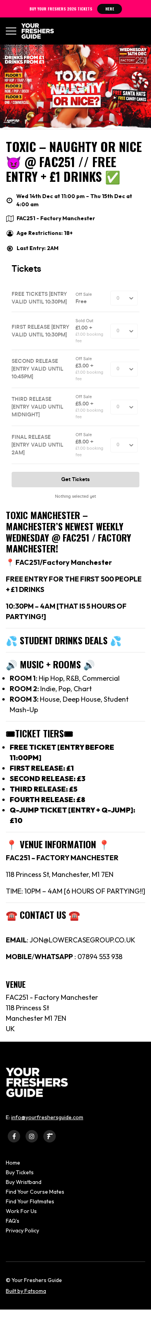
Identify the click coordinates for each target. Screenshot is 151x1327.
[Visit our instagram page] (32, 1136)
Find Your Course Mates (35, 1191)
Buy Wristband (23, 1182)
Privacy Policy (22, 1230)
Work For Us (21, 1211)
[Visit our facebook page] (14, 1136)
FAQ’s (12, 1220)
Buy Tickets (20, 1172)
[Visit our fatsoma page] (49, 1136)
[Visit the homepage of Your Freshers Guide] (35, 31)
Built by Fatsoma (26, 1290)
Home (13, 1162)
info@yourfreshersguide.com (47, 1117)
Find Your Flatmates (30, 1201)
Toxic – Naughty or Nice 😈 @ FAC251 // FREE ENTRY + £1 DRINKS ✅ (74, 161)
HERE (109, 9)
